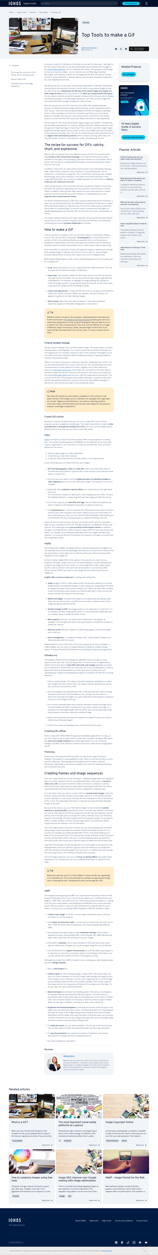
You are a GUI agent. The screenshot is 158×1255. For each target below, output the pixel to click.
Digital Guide (21, 12)
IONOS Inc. (19, 1242)
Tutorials (86, 23)
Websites (33, 12)
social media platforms (56, 69)
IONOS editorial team (89, 48)
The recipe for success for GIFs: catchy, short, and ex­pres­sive (23, 73)
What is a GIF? (20, 1122)
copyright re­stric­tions (62, 370)
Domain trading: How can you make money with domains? (131, 158)
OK (145, 1251)
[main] (79, 570)
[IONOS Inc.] (26, 1220)
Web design (43, 12)
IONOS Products (131, 3)
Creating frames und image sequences (22, 84)
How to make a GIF (18, 79)
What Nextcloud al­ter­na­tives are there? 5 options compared (132, 179)
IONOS (11, 12)
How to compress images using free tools (32, 1179)
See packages (128, 74)
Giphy (46, 439)
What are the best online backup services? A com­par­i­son (132, 203)
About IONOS (80, 1221)
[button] (134, 100)
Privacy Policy (141, 1221)
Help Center (107, 1221)
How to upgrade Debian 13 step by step (133, 225)
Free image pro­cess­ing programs (77, 320)
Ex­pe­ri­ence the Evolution (133, 137)
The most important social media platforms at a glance (77, 1124)
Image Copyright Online (119, 1122)
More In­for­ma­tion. (106, 1251)
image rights (62, 375)
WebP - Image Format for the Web (125, 1177)
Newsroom (94, 1221)
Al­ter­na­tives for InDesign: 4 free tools (132, 249)
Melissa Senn (69, 1056)
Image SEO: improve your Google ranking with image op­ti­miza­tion (77, 1179)
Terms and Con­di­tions (124, 1221)
